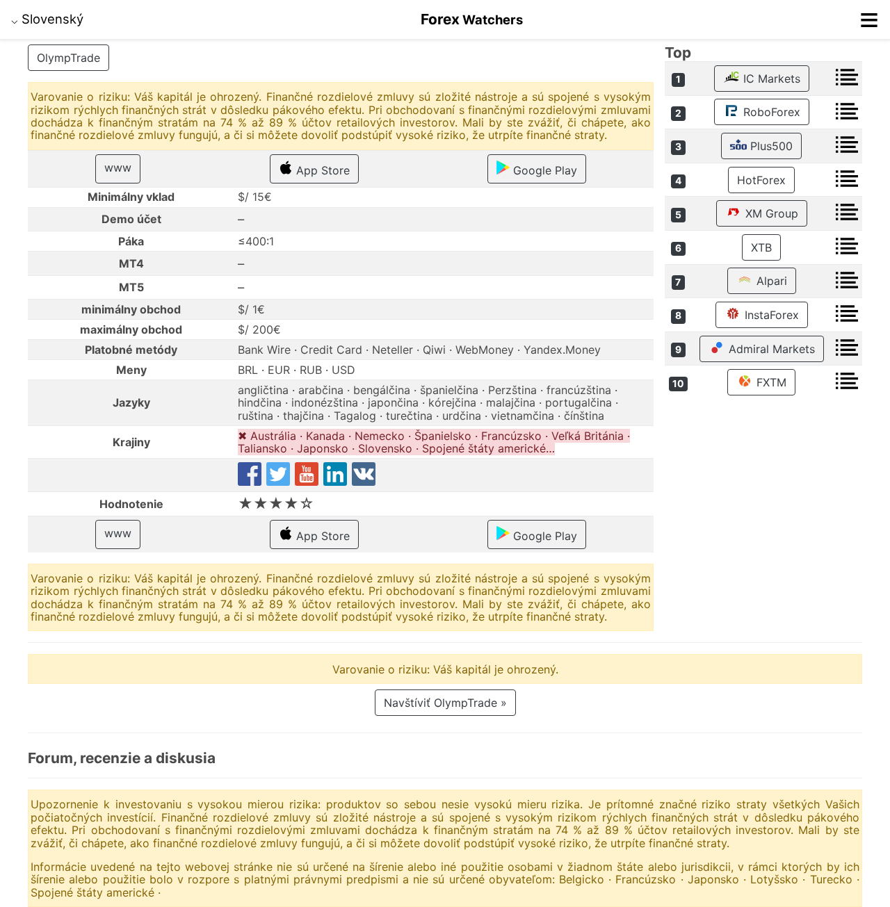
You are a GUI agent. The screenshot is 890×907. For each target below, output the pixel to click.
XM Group (770, 213)
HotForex (761, 180)
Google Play (543, 170)
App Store (321, 170)
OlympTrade (68, 58)
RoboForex (770, 112)
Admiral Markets (770, 349)
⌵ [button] (47, 18)
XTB (761, 247)
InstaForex (770, 315)
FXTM (769, 382)
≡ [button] (869, 19)
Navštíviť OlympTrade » (445, 703)
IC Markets (770, 78)
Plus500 (770, 146)
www (117, 167)
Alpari (770, 281)
